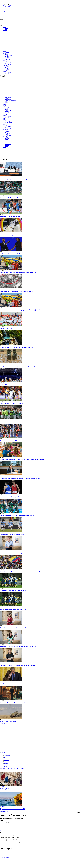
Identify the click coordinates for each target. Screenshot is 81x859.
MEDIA (4, 142)
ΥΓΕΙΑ (6, 29)
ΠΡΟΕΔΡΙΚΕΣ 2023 (8, 33)
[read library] (5, 766)
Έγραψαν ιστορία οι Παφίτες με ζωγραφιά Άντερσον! (12, 534)
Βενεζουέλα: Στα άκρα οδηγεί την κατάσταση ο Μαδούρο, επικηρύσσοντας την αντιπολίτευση (21, 571)
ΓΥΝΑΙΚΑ (7, 66)
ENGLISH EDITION (6, 6)
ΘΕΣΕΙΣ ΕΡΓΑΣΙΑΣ (8, 123)
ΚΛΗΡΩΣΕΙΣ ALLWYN (9, 39)
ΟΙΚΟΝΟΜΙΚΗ (6, 40)
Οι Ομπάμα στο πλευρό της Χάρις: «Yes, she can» (11, 253)
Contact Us (22, 768)
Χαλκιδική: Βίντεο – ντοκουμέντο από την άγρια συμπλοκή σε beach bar (16, 291)
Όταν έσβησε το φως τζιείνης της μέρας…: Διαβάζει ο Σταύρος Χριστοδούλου (17, 553)
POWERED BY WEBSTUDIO (19, 770)
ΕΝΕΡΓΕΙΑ (7, 48)
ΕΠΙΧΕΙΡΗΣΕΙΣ (8, 43)
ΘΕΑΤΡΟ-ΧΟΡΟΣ (8, 55)
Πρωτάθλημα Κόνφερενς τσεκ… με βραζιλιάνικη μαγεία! (13, 590)
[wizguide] (5, 761)
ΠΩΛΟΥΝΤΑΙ (7, 121)
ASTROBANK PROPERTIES (10, 46)
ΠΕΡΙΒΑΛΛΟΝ (5, 104)
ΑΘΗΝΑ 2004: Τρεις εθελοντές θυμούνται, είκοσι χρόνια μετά (14, 384)
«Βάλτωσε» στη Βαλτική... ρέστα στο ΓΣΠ (10, 216)
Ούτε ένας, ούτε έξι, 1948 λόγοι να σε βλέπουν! (10, 197)
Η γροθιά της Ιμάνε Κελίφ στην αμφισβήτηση (10, 497)
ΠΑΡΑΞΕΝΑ (7, 52)
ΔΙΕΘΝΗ (6, 92)
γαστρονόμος (5, 7)
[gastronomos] (5, 765)
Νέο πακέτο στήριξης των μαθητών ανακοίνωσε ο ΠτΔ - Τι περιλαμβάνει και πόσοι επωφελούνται (22, 459)
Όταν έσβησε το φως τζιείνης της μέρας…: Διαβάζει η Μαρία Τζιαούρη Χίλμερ (18, 646)
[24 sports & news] (6, 755)
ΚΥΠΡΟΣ (4, 27)
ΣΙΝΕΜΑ (6, 54)
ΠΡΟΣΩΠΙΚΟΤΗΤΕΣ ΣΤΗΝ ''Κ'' (9, 149)
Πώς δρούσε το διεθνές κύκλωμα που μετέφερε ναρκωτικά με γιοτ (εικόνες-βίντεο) (18, 366)
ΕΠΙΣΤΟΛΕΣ (5, 150)
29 (8, 723)
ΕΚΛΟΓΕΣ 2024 (8, 32)
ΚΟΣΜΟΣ (4, 51)
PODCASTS (7, 145)
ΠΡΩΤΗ (4, 80)
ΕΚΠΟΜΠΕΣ (5, 143)
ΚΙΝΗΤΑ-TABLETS (8, 62)
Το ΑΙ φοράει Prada (6, 789)
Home (4, 3)
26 (6, 723)
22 (2, 723)
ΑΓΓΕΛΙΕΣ (5, 119)
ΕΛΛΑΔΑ (4, 50)
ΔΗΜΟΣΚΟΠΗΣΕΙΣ (8, 34)
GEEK (4, 60)
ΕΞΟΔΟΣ (6, 70)
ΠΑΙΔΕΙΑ (6, 28)
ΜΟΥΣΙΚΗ (7, 56)
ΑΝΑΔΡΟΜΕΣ (7, 133)
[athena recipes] (5, 763)
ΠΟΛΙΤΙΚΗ (5, 30)
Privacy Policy (13, 768)
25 (5, 723)
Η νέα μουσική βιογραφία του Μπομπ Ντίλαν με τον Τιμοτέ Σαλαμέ (15, 702)
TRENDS (6, 47)
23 (3, 723)
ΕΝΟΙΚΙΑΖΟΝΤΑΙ (8, 120)
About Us (18, 768)
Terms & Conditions (6, 768)
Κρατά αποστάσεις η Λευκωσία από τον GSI (12, 809)
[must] (4, 757)
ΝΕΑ (6, 61)
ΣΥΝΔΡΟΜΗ (2, 844)
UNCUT (6, 146)
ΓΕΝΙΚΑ (6, 132)
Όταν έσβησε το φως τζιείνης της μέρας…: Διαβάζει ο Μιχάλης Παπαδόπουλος (18, 665)
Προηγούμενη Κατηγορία (4, 791)
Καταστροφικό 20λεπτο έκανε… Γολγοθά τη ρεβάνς (12, 440)
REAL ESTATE (8, 42)
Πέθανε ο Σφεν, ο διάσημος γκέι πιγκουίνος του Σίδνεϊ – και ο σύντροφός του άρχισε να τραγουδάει (22, 235)
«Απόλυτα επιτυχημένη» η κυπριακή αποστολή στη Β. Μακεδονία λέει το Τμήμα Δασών (20, 310)
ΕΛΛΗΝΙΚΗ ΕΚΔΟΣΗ (7, 5)
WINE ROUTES (8, 144)
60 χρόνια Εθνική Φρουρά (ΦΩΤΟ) (8, 721)
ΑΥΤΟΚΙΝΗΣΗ (8, 64)
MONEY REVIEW (8, 45)
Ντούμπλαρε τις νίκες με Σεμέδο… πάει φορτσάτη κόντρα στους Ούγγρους (17, 515)
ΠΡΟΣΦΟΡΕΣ (5, 148)
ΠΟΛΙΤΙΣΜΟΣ (5, 53)
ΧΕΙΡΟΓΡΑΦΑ (7, 59)
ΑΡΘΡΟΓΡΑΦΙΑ (8, 72)
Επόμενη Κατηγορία (4, 811)
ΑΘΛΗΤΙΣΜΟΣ (5, 89)
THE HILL (7, 73)
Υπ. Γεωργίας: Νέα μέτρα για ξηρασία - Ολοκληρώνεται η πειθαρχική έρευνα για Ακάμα (20, 478)
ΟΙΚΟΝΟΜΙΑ (7, 41)
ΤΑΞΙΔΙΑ (6, 68)
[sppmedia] (2, 752)
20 (0, 723)
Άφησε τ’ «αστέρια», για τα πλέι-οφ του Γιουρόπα (11, 403)
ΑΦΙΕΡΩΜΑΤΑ (5, 129)
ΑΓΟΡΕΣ (6, 44)
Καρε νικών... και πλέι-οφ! (6, 328)
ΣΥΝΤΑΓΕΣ (7, 69)
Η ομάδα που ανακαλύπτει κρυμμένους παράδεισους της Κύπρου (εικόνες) (17, 347)
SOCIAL (6, 63)
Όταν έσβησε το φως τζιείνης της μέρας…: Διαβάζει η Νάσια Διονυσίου (16, 627)
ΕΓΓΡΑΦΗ (2, 830)
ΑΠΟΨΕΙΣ (5, 71)
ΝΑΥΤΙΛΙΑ (7, 49)
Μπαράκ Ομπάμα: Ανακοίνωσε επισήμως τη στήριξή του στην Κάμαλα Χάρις (17, 683)
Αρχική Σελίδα (3, 157)
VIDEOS (4, 147)
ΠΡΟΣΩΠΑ (7, 134)
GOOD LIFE (5, 65)
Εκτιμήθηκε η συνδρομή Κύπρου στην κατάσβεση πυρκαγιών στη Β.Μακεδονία (18, 272)
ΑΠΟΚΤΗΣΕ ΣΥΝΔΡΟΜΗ (5, 853)
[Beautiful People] (6, 760)
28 (7, 723)
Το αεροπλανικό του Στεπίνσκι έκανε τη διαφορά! (11, 422)
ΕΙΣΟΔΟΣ (4, 11)
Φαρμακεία (5, 8)
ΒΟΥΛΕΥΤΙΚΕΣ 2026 (9, 31)
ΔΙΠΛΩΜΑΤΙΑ (7, 88)
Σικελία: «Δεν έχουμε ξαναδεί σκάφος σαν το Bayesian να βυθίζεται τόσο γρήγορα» (19, 179)
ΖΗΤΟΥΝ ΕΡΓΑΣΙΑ (8, 122)
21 (1, 723)
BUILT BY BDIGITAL (4, 770)
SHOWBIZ (7, 67)
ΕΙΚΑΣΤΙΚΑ (7, 57)
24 (4, 723)
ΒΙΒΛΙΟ (6, 58)
